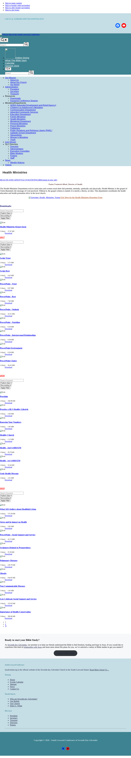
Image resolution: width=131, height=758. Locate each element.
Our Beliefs (14, 701)
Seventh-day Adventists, (17, 645)
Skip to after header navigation (17, 8)
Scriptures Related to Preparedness (15, 548)
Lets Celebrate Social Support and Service (18, 599)
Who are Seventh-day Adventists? (23, 699)
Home (12, 680)
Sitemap (13, 684)
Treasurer (14, 720)
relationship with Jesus (33, 647)
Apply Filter (5, 218)
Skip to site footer (12, 10)
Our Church (15, 703)
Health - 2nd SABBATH (10, 448)
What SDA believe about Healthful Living (18, 509)
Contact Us (14, 689)
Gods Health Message (9, 473)
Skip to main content (13, 3)
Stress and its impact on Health (13, 522)
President (13, 716)
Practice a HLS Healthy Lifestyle (14, 409)
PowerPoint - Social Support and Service (17, 535)
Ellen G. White (16, 706)
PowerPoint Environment (11, 348)
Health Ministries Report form (13, 227)
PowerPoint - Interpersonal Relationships (18, 335)
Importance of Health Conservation (15, 612)
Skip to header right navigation (17, 5)
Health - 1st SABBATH (10, 461)
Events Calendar (16, 682)
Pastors (13, 725)
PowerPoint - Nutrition (10, 322)
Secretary (14, 718)
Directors (13, 723)
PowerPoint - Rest (8, 297)
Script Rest (5, 271)
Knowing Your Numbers (10, 422)
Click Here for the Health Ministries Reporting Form (81, 197)
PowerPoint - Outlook (9, 309)
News (12, 687)
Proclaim (4, 396)
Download (8, 233)
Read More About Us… (99, 670)
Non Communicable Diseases (12, 586)
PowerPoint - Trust (8, 284)
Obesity (3, 573)
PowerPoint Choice (8, 361)
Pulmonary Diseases (8, 560)
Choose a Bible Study (65, 653)
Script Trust (5, 258)
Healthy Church (7, 435)
